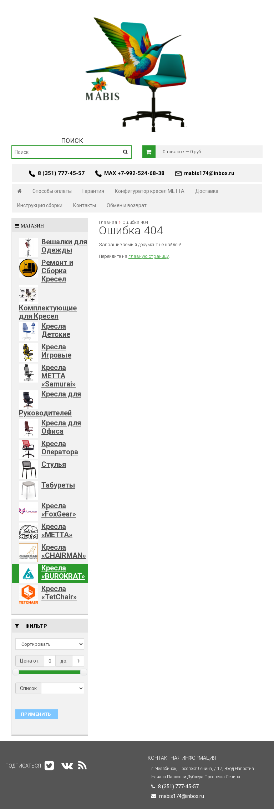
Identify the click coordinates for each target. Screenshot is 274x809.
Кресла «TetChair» (59, 592)
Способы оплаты (52, 191)
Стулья (53, 464)
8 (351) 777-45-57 (61, 173)
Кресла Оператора (59, 447)
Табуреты (58, 485)
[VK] (67, 765)
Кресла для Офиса (61, 427)
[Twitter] (49, 765)
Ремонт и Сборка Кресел (57, 270)
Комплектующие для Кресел (48, 312)
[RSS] (82, 765)
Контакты (84, 205)
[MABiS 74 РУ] (19, 191)
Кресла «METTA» (56, 530)
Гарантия (93, 191)
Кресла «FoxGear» (58, 509)
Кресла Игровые (56, 351)
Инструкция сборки (39, 205)
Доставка (206, 191)
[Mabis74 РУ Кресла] (137, 13)
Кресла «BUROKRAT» (63, 572)
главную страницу (148, 256)
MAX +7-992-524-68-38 (134, 173)
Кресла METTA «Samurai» (58, 375)
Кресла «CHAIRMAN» (63, 551)
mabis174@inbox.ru (209, 173)
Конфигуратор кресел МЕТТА (149, 191)
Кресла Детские (55, 330)
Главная (108, 222)
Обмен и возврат (127, 205)
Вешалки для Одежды (64, 246)
